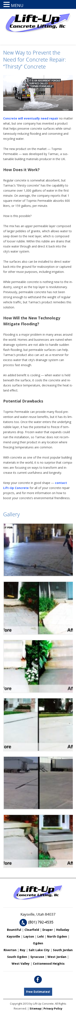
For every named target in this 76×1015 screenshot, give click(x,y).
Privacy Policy (52, 1008)
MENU (17, 5)
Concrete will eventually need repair (30, 118)
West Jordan (57, 957)
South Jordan (63, 950)
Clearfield (31, 930)
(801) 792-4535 (40, 922)
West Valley (21, 963)
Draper (47, 930)
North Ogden (57, 936)
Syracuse (37, 957)
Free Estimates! (38, 992)
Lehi (40, 936)
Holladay (62, 930)
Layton (28, 936)
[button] (7, 4)
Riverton (10, 950)
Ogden (38, 943)
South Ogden (17, 957)
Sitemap (35, 1008)
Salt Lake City (39, 950)
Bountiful (14, 930)
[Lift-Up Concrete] (38, 33)
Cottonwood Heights (49, 963)
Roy (22, 950)
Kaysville (13, 936)
